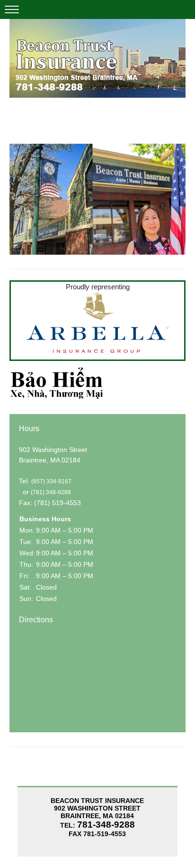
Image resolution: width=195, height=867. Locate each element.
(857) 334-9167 (51, 481)
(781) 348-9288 (51, 492)
